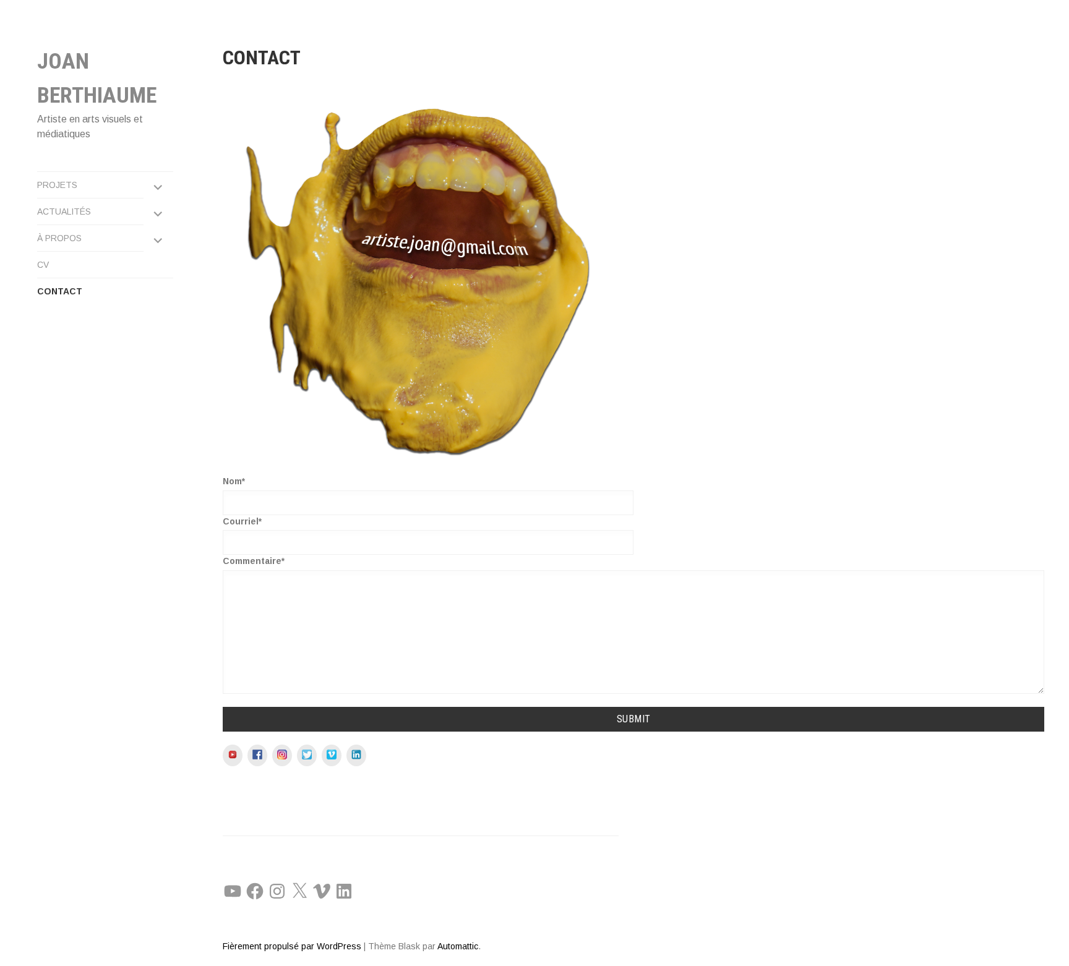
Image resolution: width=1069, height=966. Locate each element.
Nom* (234, 481)
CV (43, 265)
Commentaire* (254, 561)
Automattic (457, 946)
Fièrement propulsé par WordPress (292, 946)
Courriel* (242, 521)
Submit (634, 719)
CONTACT (59, 291)
